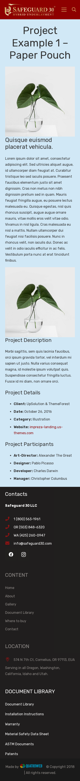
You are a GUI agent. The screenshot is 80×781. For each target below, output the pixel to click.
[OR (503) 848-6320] (9, 527)
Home (9, 588)
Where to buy (15, 621)
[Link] (35, 9)
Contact (11, 629)
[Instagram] (23, 554)
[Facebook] (11, 554)
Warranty (12, 724)
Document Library (19, 613)
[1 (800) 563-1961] (9, 519)
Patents (11, 754)
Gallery (10, 604)
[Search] (74, 9)
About (10, 596)
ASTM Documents (19, 744)
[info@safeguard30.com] (9, 544)
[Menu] (64, 9)
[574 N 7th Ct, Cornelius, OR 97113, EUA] (9, 660)
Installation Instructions (24, 714)
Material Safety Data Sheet (27, 734)
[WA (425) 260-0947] (9, 535)
